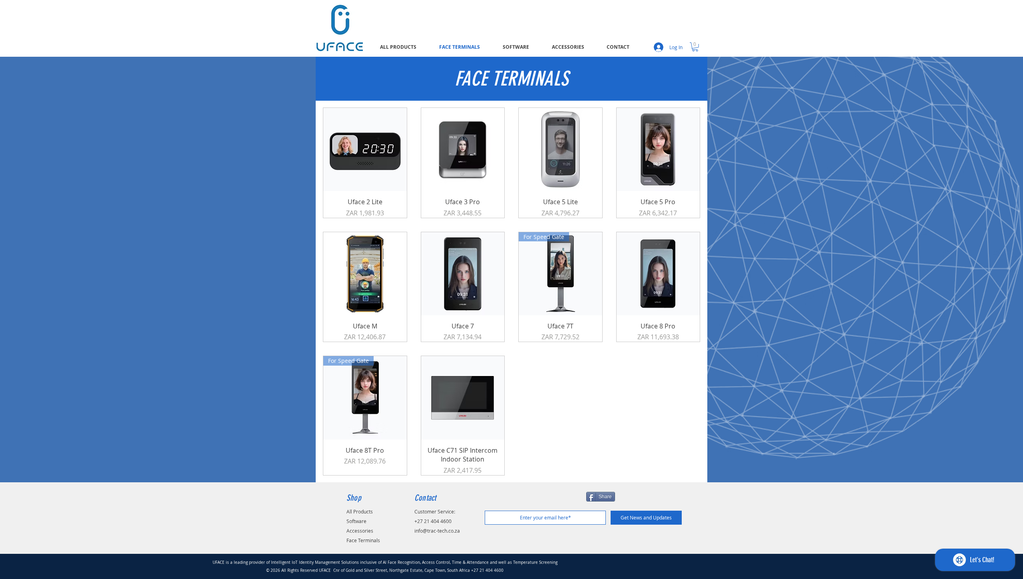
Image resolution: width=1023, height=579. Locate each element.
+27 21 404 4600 (433, 521)
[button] (695, 47)
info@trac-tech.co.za (437, 530)
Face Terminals (363, 540)
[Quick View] (365, 149)
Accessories (359, 530)
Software (356, 521)
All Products (359, 511)
